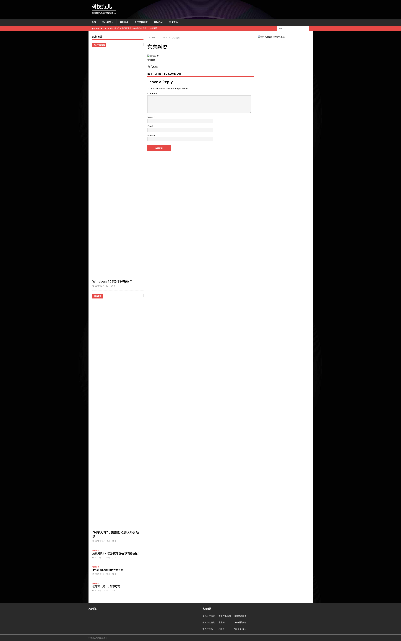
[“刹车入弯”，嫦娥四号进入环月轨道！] (117, 411)
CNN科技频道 (240, 622)
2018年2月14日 (102, 285)
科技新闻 (106, 22)
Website (151, 135)
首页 (94, 22)
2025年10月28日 (102, 574)
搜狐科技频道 (209, 622)
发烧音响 (173, 22)
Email (150, 126)
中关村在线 (208, 628)
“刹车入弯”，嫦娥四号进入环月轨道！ (115, 534)
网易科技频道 (209, 616)
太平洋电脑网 (225, 616)
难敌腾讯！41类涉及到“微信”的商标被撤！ (116, 553)
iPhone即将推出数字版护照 (108, 570)
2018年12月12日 (102, 540)
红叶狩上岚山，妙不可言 (106, 586)
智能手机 (124, 22)
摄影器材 (158, 22)
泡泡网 (222, 622)
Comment (152, 93)
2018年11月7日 (102, 590)
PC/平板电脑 (141, 22)
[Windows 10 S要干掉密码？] (117, 160)
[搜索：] (293, 28)
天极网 (221, 628)
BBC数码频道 (240, 616)
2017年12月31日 (102, 557)
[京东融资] (153, 56)
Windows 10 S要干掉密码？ (112, 281)
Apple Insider (240, 628)
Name (150, 117)
